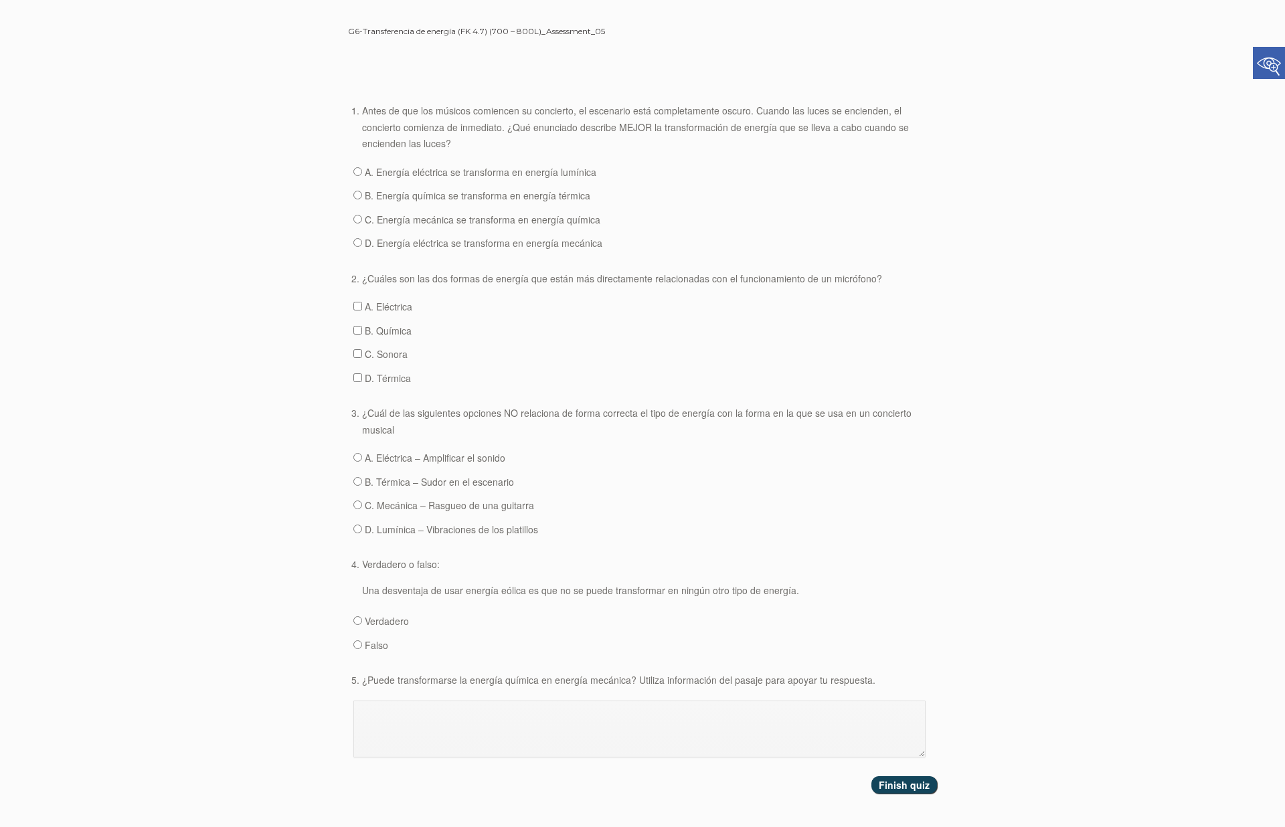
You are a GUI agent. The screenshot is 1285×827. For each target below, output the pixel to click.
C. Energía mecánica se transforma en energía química (481, 219)
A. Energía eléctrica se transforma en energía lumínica (479, 172)
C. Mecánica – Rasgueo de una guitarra (448, 505)
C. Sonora (385, 354)
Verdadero (385, 621)
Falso (375, 645)
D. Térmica (386, 378)
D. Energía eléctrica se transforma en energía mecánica (482, 243)
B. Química (387, 330)
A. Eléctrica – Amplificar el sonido (433, 457)
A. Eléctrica (387, 306)
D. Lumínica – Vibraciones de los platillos (450, 529)
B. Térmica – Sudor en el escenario (438, 481)
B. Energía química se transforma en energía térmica (476, 195)
